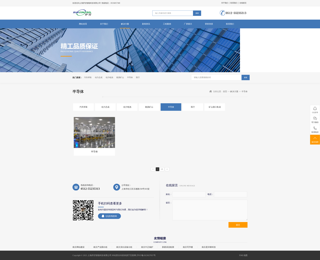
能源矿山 (120, 77)
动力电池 (109, 77)
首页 (225, 91)
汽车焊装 (88, 77)
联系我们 (233, 3)
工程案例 (167, 24)
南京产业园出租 (100, 247)
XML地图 (243, 255)
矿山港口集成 (215, 107)
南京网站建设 (78, 247)
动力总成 (98, 77)
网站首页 (83, 24)
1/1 (162, 169)
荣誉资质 (209, 24)
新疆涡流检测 (168, 247)
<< (153, 169)
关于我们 (224, 3)
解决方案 (125, 24)
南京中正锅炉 (147, 247)
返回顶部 (315, 142)
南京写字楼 (188, 247)
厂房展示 (188, 24)
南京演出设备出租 (124, 247)
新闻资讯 (146, 24)
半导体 (130, 77)
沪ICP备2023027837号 (146, 255)
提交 (238, 225)
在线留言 (243, 3)
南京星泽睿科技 (209, 247)
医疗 (138, 77)
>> (167, 169)
